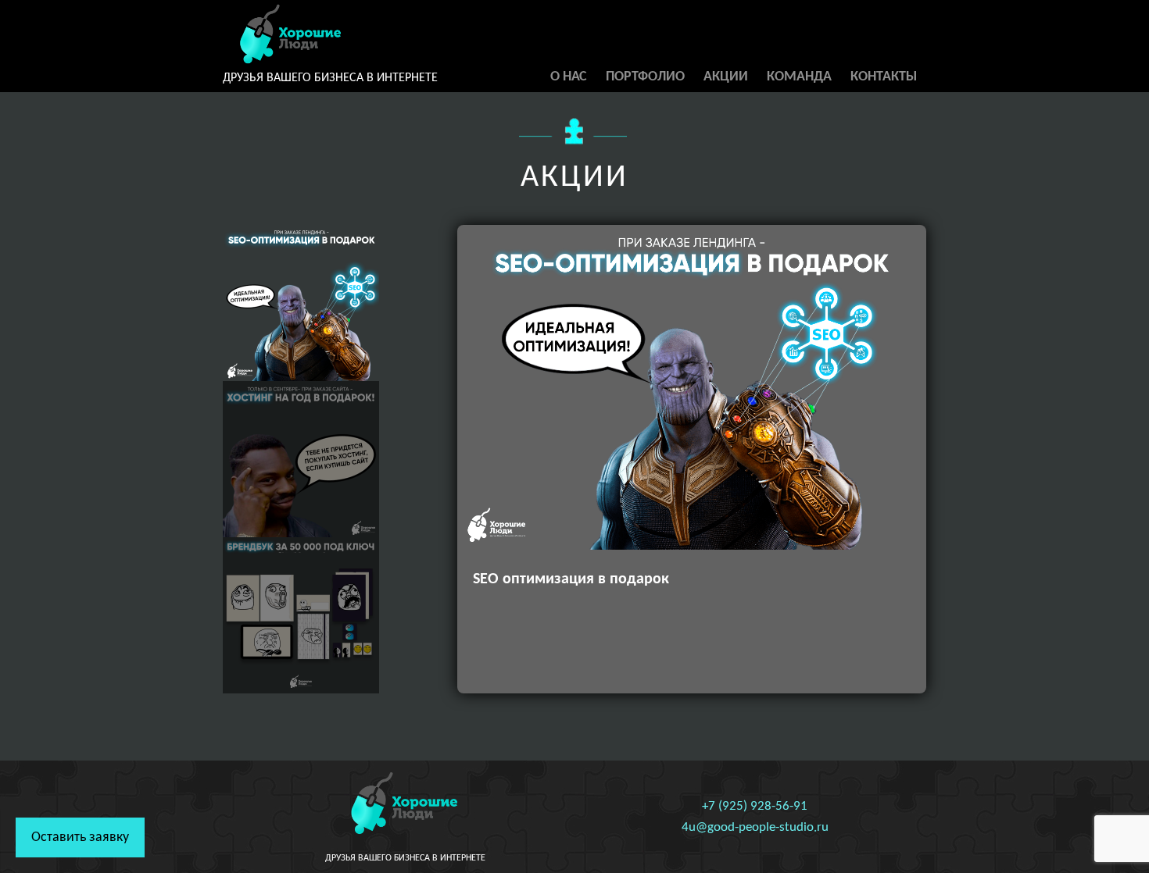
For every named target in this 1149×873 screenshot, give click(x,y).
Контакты (883, 76)
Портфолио (645, 76)
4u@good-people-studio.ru (755, 827)
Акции (725, 76)
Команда (799, 76)
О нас (568, 76)
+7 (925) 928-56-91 (754, 806)
